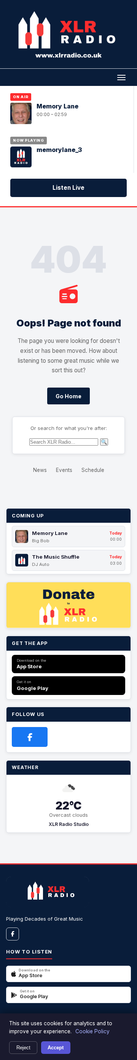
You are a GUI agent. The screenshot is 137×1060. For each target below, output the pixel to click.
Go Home (68, 396)
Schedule (92, 470)
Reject (23, 1047)
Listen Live (68, 187)
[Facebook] (30, 737)
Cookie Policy (92, 1031)
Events (64, 470)
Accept (56, 1047)
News (40, 470)
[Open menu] (121, 77)
